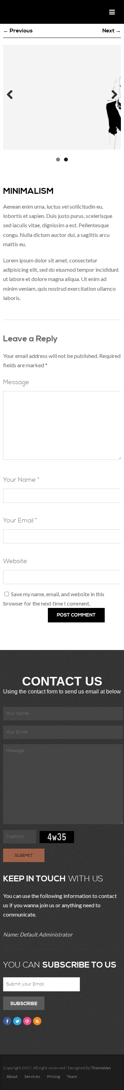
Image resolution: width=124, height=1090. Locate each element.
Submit (23, 856)
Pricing (53, 1076)
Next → (111, 30)
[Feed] (37, 1021)
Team (72, 1076)
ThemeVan (101, 1067)
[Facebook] (7, 1021)
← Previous (18, 30)
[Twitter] (17, 1021)
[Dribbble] (27, 1021)
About (12, 1076)
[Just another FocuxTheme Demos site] (27, 12)
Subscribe (24, 1004)
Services (32, 1076)
